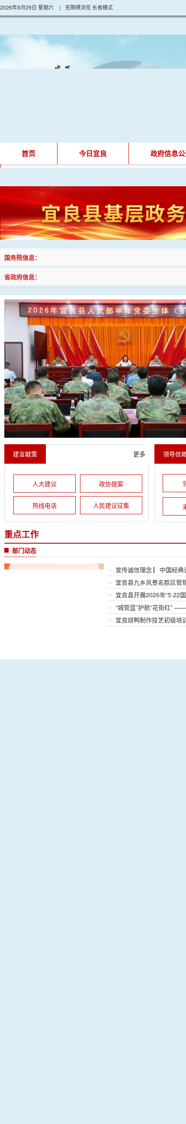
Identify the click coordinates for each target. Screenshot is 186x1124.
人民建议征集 (111, 505)
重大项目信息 (118, 779)
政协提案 (111, 483)
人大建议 (44, 483)
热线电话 (44, 505)
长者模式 (102, 7)
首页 (28, 153)
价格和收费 (44, 779)
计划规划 (118, 743)
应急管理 (44, 761)
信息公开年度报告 (118, 706)
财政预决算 (44, 743)
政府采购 (118, 761)
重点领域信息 (44, 725)
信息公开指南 (44, 706)
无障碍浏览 (78, 7)
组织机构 (118, 725)
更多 (139, 453)
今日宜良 (93, 153)
